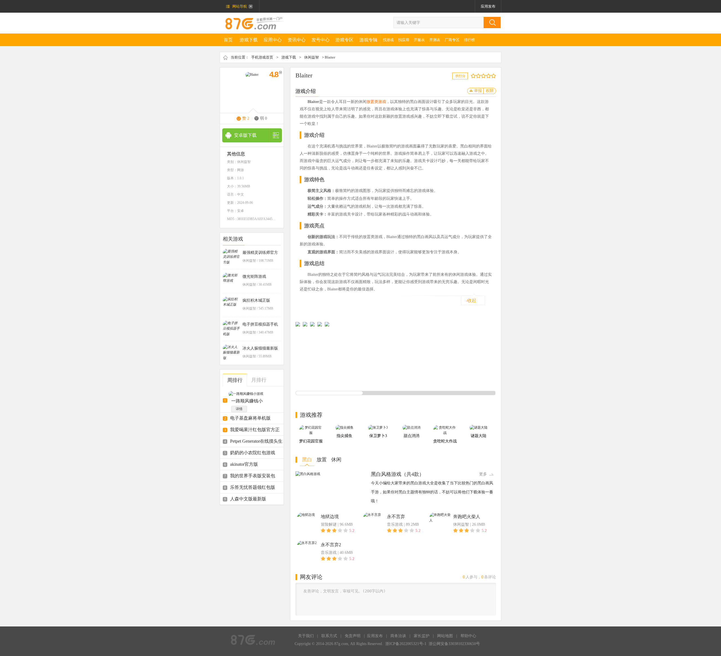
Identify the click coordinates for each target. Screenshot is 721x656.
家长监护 (422, 636)
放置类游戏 (376, 102)
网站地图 (445, 636)
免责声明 (352, 636)
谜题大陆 (478, 436)
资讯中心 (297, 39)
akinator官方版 (244, 464)
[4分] (479, 75)
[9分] (492, 75)
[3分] (477, 75)
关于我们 (306, 636)
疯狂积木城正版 (256, 300)
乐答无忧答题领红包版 (252, 487)
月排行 (258, 380)
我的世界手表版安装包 (252, 475)
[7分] (487, 75)
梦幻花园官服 (311, 441)
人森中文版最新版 (248, 498)
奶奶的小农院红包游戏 (252, 452)
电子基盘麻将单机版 (250, 418)
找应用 (403, 40)
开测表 (434, 40)
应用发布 (488, 6)
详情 (239, 409)
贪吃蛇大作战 (445, 441)
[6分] (484, 75)
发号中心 (320, 39)
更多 (483, 474)
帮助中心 (468, 636)
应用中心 (273, 39)
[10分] (494, 75)
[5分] (482, 75)
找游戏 (388, 40)
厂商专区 (452, 40)
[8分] (489, 75)
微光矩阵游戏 (254, 276)
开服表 (419, 40)
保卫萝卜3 (378, 436)
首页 (228, 39)
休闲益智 (311, 57)
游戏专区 (344, 39)
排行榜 (469, 40)
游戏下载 (249, 39)
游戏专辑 (368, 39)
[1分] (472, 75)
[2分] (474, 75)
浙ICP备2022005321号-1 (405, 644)
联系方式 (329, 636)
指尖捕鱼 (344, 436)
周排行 (234, 380)
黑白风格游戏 (386, 474)
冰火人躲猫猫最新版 (260, 348)
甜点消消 (411, 436)
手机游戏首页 (262, 57)
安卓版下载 (245, 135)
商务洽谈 (398, 636)
